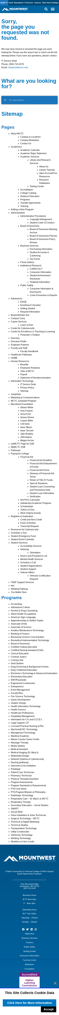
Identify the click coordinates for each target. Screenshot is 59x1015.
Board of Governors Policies (43, 236)
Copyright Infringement (41, 219)
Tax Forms (35, 259)
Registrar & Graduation (22, 516)
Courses (37, 3)
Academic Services (29, 156)
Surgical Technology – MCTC (25, 818)
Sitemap (24, 391)
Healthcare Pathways (21, 354)
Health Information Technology (25, 706)
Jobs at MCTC (27, 371)
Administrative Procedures (33, 216)
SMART (15, 808)
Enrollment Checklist (30, 305)
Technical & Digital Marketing (25, 822)
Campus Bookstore (29, 140)
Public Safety (26, 285)
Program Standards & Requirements (28, 785)
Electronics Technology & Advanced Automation (34, 673)
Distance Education (29, 196)
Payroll (23, 374)
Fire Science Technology (23, 696)
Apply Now (29, 934)
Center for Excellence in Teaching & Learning (33, 331)
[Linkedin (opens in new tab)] (31, 929)
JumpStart (16, 394)
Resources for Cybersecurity (24, 529)
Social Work (17, 812)
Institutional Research (30, 265)
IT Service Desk (28, 384)
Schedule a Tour (19, 533)
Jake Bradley (26, 434)
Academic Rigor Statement (33, 153)
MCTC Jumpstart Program (23, 401)
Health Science (18, 709)
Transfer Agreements (30, 203)
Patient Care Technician (22, 772)
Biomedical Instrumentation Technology (30, 640)
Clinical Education (20, 653)
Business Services (29, 246)
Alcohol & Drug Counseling (24, 610)
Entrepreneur (17, 686)
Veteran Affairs (27, 572)
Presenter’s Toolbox (30, 335)
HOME (14, 358)
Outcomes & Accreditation (23, 766)
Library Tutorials (47, 170)
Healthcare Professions (22, 713)
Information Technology (22, 381)
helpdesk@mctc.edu (18, 67)
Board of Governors (29, 226)
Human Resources (20, 361)
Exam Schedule (28, 523)
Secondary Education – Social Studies (29, 805)
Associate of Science (21, 627)
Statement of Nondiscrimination (35, 378)
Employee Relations (30, 368)
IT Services (28, 3)
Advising (24, 549)
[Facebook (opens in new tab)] (23, 929)
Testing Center (37, 186)
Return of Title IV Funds (41, 480)
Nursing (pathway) (20, 762)
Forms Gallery (27, 262)
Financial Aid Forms (39, 470)
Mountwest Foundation (22, 404)
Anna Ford (25, 414)
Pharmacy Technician (21, 775)
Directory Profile (18, 341)
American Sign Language (23, 617)
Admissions (16, 298)
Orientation (35, 552)
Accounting (16, 604)
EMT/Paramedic (19, 680)
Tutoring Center (29, 960)
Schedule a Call (28, 562)
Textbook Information (40, 282)
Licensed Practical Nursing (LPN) (27, 726)
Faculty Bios (17, 693)
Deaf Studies (17, 663)
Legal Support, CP (20, 723)
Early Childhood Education (24, 670)
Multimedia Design (20, 756)
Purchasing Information (41, 249)
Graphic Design (18, 703)
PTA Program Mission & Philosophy (28, 792)
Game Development (20, 700)
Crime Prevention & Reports (43, 295)
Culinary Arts (17, 660)
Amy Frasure (26, 411)
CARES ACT (36, 269)
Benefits (24, 364)
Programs (25, 199)
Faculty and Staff (19, 348)
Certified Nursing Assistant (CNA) (27, 650)
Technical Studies (19, 825)
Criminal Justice (18, 657)
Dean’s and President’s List (33, 556)
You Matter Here (19, 592)
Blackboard (18, 3)
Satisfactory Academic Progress (35, 503)
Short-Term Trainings (50, 3)
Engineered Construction (23, 683)
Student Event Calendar (22, 539)
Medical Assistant (19, 749)
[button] (46, 9)
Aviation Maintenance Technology (27, 630)
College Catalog (28, 193)
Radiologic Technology (22, 795)
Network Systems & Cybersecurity (27, 759)
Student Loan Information (42, 493)
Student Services (19, 543)
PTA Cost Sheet (18, 789)
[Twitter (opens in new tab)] (27, 929)
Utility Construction (20, 832)
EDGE (23, 302)
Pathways (15, 450)
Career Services (19, 321)
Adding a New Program (22, 209)
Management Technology (23, 733)
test (12, 585)
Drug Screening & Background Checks (30, 667)
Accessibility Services (31, 546)
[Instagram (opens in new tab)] (35, 929)
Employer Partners (20, 345)
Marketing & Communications (25, 397)
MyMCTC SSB (18, 447)
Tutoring (24, 206)
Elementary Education (21, 676)
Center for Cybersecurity (22, 328)
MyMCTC (4, 3)
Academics (16, 147)
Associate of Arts (19, 624)
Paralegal (15, 769)
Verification (35, 496)
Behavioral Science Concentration (27, 637)
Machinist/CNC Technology (24, 729)
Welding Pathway (19, 589)
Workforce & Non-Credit (22, 841)
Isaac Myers (26, 427)
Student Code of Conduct (42, 222)
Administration (18, 213)
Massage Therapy (19, 742)
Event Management (20, 690)
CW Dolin (25, 424)
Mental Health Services (31, 559)
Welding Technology (21, 838)
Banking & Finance (20, 634)
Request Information (30, 312)
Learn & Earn (26, 325)
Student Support (28, 569)
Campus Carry (18, 318)
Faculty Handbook (29, 351)
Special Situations (38, 483)
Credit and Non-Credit (31, 519)
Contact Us (25, 143)
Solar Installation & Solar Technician (28, 815)
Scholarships (26, 506)
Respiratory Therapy (21, 802)
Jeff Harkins (26, 437)
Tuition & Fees (27, 510)
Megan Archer (27, 440)
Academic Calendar (30, 150)
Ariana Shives (27, 417)
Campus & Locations (30, 137)
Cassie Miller (26, 420)
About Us (43, 166)
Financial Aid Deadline (41, 460)
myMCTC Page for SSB (22, 444)
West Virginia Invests (30, 513)
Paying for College (20, 453)
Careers (29, 942)
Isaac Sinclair (26, 430)
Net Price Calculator (30, 500)
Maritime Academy (20, 736)
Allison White (26, 407)
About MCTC (17, 133)
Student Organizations (31, 566)
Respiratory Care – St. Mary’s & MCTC (29, 799)
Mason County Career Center (25, 739)
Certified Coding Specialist (24, 647)
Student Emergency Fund (23, 536)
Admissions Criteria (20, 607)
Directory (15, 338)
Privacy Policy (27, 387)
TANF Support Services (22, 582)
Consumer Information (40, 272)
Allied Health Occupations (23, 614)
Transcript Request (29, 526)
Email (11, 3)
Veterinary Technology (22, 835)
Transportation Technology (24, 828)
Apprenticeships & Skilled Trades (27, 620)
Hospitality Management (22, 716)
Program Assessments (22, 782)
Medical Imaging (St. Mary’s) (24, 752)
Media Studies (18, 746)
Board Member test (20, 315)
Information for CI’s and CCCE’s (26, 719)
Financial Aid (26, 457)
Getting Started (27, 308)
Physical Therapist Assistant (24, 779)
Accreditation (26, 189)
